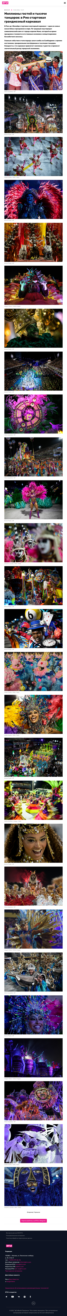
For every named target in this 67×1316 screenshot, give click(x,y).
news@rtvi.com (21, 1264)
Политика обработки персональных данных (19, 1238)
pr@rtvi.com (20, 1266)
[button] (65, 2)
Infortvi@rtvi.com (25, 1262)
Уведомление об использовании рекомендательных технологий (27, 1288)
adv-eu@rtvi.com (20, 1269)
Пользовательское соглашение (15, 1235)
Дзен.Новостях (14, 1279)
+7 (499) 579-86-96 (14, 1260)
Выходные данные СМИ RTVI (14, 1233)
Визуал (7, 10)
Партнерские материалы (13, 1271)
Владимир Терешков (33, 1212)
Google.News (10, 1281)
